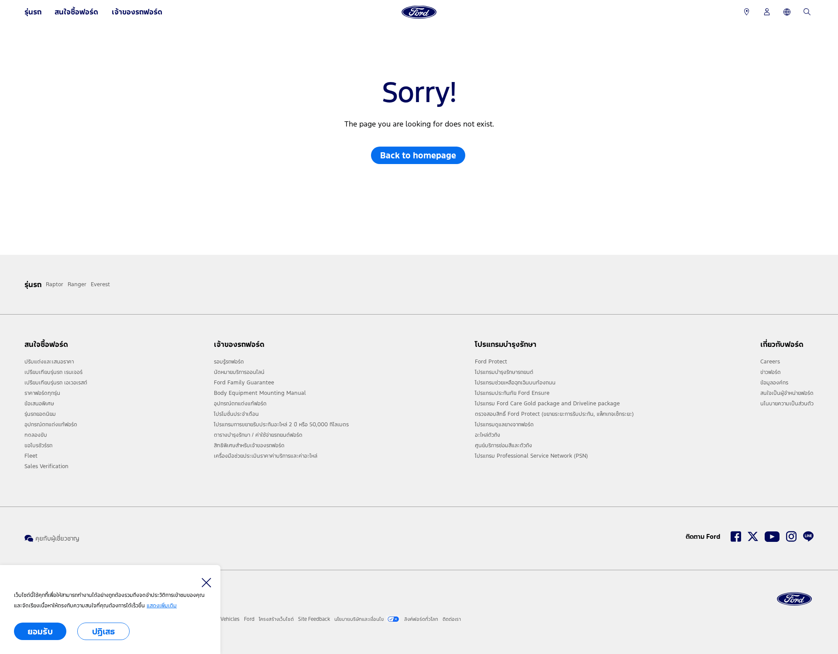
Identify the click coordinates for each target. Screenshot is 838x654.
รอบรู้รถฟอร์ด (229, 361)
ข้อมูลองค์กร (774, 382)
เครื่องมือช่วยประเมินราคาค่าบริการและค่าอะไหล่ (265, 455)
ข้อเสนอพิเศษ (39, 403)
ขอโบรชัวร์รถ (38, 445)
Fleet (31, 455)
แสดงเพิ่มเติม (162, 605)
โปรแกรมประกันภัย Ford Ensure (512, 393)
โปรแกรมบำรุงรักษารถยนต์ (504, 372)
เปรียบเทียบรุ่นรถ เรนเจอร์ (53, 372)
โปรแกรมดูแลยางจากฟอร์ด (504, 424)
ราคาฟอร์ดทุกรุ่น (42, 393)
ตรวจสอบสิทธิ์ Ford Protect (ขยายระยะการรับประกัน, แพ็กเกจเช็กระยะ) (554, 414)
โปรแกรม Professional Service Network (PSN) (531, 455)
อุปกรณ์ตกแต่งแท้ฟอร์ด (50, 424)
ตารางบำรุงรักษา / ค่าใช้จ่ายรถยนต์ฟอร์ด (258, 434)
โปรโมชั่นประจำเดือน (236, 414)
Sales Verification (46, 466)
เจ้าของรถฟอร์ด (137, 12)
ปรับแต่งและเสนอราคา (49, 361)
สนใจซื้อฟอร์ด (76, 12)
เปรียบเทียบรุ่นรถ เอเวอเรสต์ (55, 382)
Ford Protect (491, 361)
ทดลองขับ (35, 434)
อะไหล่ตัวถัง (487, 434)
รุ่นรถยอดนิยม (40, 414)
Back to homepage (418, 155)
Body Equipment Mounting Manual (260, 393)
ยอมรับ (40, 631)
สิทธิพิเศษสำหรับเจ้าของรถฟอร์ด (249, 445)
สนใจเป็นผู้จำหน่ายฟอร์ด (787, 393)
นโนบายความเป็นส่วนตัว (787, 403)
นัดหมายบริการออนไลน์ (239, 372)
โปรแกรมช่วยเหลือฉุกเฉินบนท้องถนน (515, 382)
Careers (770, 361)
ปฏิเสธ (103, 631)
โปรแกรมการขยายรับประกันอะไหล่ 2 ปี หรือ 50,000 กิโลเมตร (281, 424)
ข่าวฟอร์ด (770, 372)
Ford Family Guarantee (244, 382)
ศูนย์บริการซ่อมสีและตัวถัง (503, 445)
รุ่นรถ (32, 12)
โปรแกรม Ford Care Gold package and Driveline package (547, 403)
